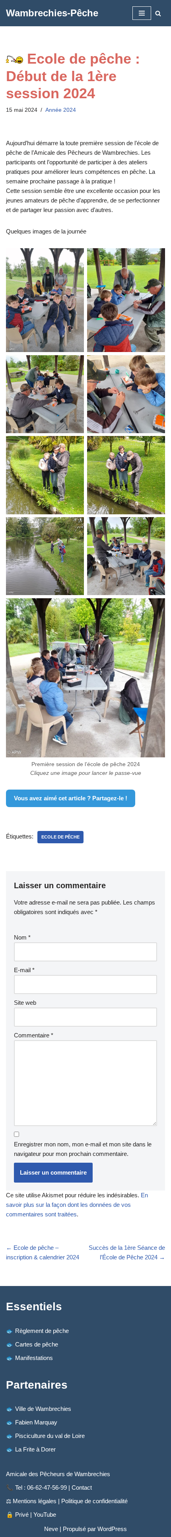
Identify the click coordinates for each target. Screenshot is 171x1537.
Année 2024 (60, 110)
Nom (22, 937)
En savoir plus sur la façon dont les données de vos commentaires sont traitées (77, 1205)
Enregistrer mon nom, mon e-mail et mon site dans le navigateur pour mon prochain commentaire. (83, 1149)
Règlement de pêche (42, 1330)
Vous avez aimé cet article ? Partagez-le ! (70, 798)
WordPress (112, 1528)
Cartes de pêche (36, 1344)
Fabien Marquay (36, 1422)
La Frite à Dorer (35, 1449)
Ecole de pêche (60, 837)
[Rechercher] (158, 13)
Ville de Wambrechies (43, 1408)
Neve (51, 1528)
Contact (82, 1487)
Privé (22, 1514)
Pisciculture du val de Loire (50, 1435)
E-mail (24, 970)
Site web (25, 1002)
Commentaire (33, 1035)
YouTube (44, 1514)
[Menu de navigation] (141, 13)
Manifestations (34, 1357)
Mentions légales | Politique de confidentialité (70, 1501)
